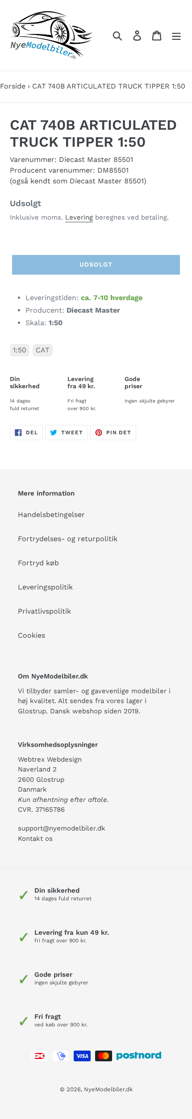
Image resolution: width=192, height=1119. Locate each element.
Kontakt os (35, 839)
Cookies (31, 635)
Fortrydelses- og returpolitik (67, 538)
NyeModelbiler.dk (108, 1089)
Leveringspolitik (45, 587)
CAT (43, 350)
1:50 (19, 350)
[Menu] (176, 35)
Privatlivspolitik (44, 611)
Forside (12, 86)
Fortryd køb (38, 563)
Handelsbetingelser (51, 514)
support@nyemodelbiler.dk (61, 828)
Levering (79, 217)
